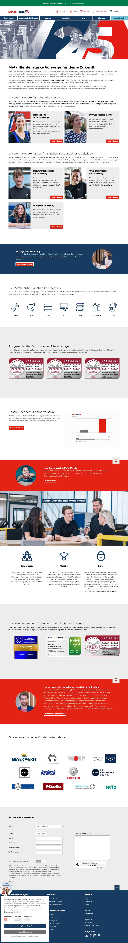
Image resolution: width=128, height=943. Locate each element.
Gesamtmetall (48, 80)
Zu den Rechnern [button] (16, 428)
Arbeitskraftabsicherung (28, 18)
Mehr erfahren (50, 481)
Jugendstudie (119, 18)
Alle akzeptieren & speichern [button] (25, 926)
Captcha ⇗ (101, 867)
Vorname (12, 838)
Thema (11, 826)
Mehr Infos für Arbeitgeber (55, 714)
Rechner (48, 18)
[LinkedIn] (95, 936)
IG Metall (60, 80)
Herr (38, 834)
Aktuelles (66, 18)
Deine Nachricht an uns (83, 834)
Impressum (35, 936)
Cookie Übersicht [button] (17, 936)
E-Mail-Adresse (14, 847)
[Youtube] (86, 936)
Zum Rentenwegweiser (74, 3)
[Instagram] (99, 936)
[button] (114, 11)
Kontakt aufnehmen (24, 264)
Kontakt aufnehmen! (84, 871)
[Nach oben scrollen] (117, 887)
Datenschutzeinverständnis (18, 861)
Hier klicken (92, 865)
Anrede (11, 834)
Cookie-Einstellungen (91, 925)
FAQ (83, 18)
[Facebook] (90, 936)
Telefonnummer (14, 852)
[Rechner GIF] (93, 428)
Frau (43, 834)
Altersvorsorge (8, 18)
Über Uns (101, 18)
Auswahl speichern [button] (25, 932)
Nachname (12, 843)
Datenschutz (27, 936)
